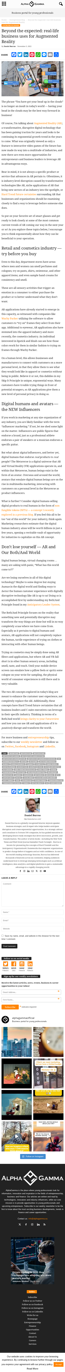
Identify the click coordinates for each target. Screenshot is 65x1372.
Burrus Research (17, 764)
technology (27, 780)
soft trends (8, 780)
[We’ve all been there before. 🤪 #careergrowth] (17, 1136)
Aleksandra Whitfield (20, 1281)
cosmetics (39, 764)
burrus (6, 764)
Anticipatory (39, 753)
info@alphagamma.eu (37, 1219)
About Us (32, 1336)
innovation (7, 775)
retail (18, 778)
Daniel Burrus (10, 46)
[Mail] (33, 871)
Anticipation (26, 753)
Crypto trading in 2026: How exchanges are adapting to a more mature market (31, 1275)
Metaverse (39, 775)
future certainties (52, 767)
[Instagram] (25, 871)
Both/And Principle (47, 761)
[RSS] (45, 1225)
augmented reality (10, 761)
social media (29, 778)
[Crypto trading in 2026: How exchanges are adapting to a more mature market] (32, 1262)
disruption (22, 767)
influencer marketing (36, 772)
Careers (32, 1340)
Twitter (9, 746)
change (30, 764)
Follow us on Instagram (32, 1308)
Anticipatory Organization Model (41, 759)
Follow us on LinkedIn (32, 1311)
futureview (7, 770)
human (53, 770)
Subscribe (32, 1297)
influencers (52, 772)
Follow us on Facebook (32, 1304)
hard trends (43, 770)
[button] (60, 4)
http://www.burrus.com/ (32, 819)
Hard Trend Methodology (25, 770)
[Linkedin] (29, 871)
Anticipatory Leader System (33, 756)
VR (47, 783)
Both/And (33, 761)
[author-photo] (32, 805)
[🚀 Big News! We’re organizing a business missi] (17, 1042)
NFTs (57, 775)
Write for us (32, 1315)
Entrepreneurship (17, 20)
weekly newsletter (31, 742)
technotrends (40, 780)
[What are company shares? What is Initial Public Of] (17, 1105)
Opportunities (32, 1329)
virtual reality (37, 783)
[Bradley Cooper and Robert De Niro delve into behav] (48, 1042)
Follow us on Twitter (32, 1300)
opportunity (8, 778)
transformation (55, 780)
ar (59, 759)
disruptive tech (36, 767)
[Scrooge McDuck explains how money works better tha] (17, 1073)
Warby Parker (55, 783)
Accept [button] (58, 1364)
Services (32, 1344)
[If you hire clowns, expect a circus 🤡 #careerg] (48, 1073)
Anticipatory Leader (11, 756)
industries (20, 772)
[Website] (41, 871)
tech (17, 780)
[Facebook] (20, 871)
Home (4, 20)
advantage (14, 753)
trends (26, 783)
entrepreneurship (38, 737)
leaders (18, 775)
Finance (32, 1326)
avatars (24, 761)
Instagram (33, 746)
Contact (32, 1333)
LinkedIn (49, 746)
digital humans (9, 767)
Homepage (32, 1318)
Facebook (20, 746)
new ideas (49, 775)
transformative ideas (12, 783)
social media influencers (46, 778)
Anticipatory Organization (14, 759)
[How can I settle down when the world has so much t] (48, 1136)
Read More (32, 1368)
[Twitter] (37, 871)
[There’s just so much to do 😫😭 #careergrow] (48, 1105)
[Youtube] (45, 871)
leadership (28, 775)
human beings (8, 772)
